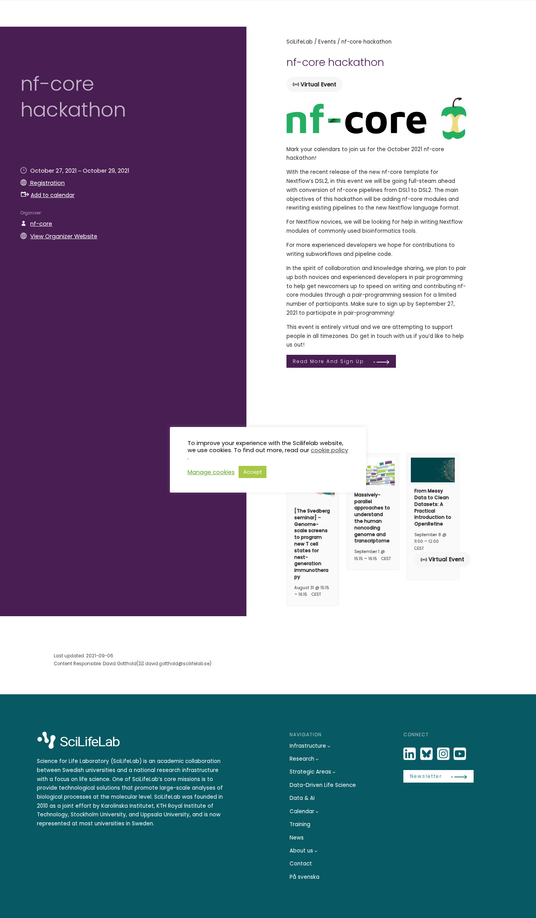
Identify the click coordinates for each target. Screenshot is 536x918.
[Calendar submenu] (317, 811)
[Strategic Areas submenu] (333, 772)
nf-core (41, 224)
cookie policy (329, 450)
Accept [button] (252, 472)
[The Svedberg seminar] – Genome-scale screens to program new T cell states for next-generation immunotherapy (312, 543)
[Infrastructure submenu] (328, 746)
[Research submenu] (317, 759)
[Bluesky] (427, 754)
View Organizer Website (63, 236)
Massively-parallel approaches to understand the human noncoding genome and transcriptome (372, 517)
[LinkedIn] (410, 754)
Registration (47, 183)
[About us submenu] (315, 850)
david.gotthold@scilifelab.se (177, 664)
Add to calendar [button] (53, 195)
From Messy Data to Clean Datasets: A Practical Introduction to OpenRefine (432, 507)
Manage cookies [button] (211, 472)
